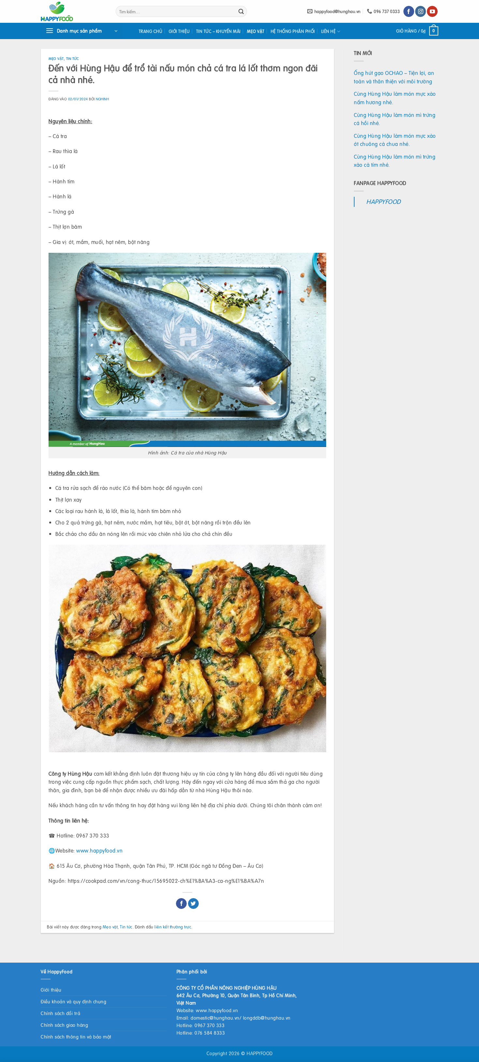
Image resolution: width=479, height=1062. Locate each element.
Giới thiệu (179, 31)
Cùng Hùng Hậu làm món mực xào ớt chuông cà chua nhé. (395, 140)
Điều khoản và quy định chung (73, 1001)
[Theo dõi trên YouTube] (432, 11)
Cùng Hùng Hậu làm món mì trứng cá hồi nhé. (394, 119)
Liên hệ (328, 31)
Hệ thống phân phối (293, 31)
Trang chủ (151, 31)
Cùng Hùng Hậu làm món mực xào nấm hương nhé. (395, 98)
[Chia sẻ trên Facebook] (181, 903)
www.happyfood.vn (99, 850)
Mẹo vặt (256, 31)
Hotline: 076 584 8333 (201, 1032)
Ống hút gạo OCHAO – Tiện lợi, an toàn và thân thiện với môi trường (394, 77)
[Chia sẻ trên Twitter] (193, 903)
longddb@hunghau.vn (267, 1017)
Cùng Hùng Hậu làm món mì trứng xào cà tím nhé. (394, 161)
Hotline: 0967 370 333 (201, 1025)
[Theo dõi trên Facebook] (408, 11)
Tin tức (72, 58)
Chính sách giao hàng (64, 1025)
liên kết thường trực (172, 927)
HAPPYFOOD (383, 201)
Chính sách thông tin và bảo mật (76, 1036)
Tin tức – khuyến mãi (218, 31)
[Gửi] (241, 11)
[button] (81, 31)
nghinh (102, 98)
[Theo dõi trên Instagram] (420, 11)
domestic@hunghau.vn (215, 1017)
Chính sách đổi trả (60, 1013)
